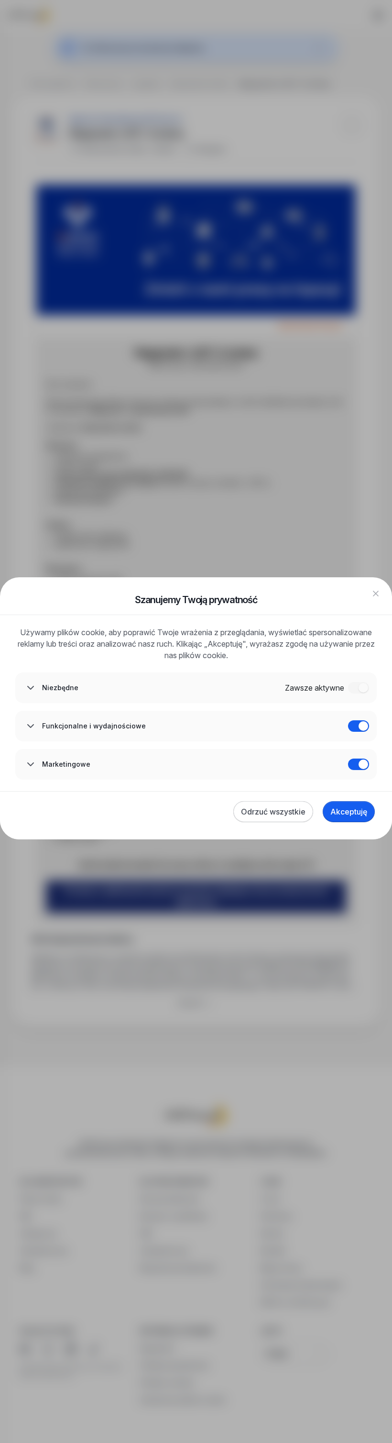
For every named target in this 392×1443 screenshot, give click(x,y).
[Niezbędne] (358, 688)
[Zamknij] (375, 593)
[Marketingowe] (358, 764)
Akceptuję (348, 811)
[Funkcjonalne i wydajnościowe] (358, 726)
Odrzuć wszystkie (273, 811)
